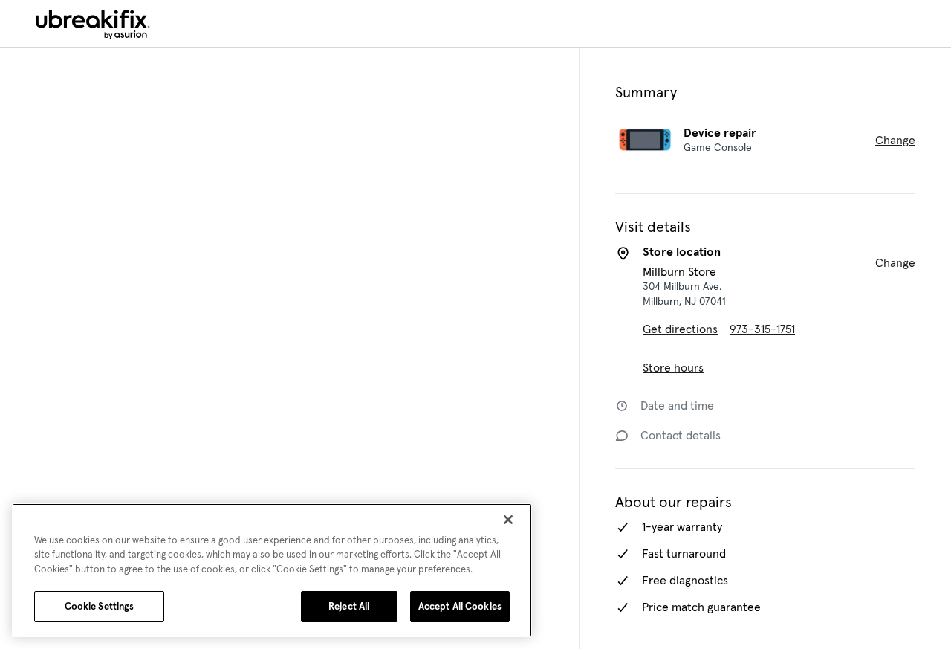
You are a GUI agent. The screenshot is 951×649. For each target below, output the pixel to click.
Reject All (344, 606)
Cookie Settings (99, 606)
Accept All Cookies (457, 606)
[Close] (508, 519)
